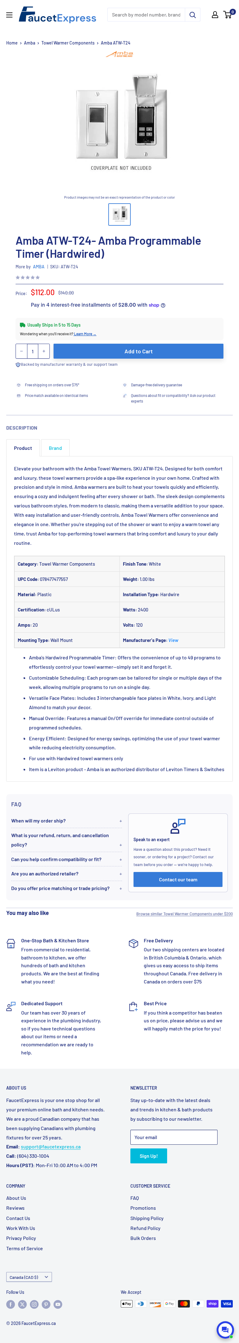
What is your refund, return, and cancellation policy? (60, 839)
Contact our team (178, 879)
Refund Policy (145, 1228)
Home (12, 42)
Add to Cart (138, 351)
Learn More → (84, 334)
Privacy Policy (21, 1238)
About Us (16, 1198)
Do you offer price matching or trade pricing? (60, 888)
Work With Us (20, 1228)
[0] (228, 14)
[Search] (192, 14)
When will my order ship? (38, 820)
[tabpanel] (119, 619)
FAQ (134, 1198)
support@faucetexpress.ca (51, 1146)
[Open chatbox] (225, 1330)
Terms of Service (24, 1248)
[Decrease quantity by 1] (21, 351)
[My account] (215, 14)
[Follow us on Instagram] (34, 1304)
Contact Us (18, 1218)
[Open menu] (9, 14)
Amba (29, 42)
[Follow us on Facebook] (10, 1304)
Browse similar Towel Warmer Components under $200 (184, 913)
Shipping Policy (147, 1218)
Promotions (143, 1208)
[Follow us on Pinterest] (46, 1304)
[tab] (23, 447)
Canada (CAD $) (24, 1277)
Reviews (15, 1208)
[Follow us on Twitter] (22, 1304)
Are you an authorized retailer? (44, 873)
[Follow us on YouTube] (58, 1304)
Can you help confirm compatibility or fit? (56, 859)
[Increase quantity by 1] (43, 351)
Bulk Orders (143, 1238)
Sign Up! (149, 1156)
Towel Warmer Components (68, 42)
